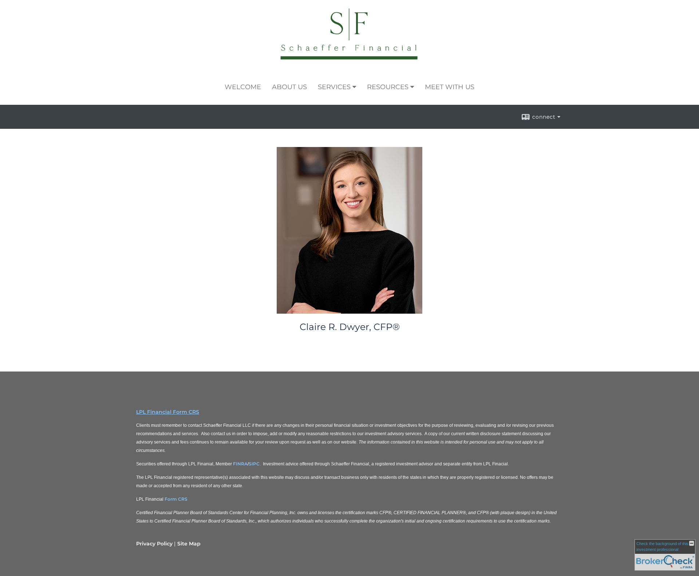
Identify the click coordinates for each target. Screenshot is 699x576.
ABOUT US (289, 87)
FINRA (240, 463)
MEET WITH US (449, 87)
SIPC (254, 463)
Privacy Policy (154, 543)
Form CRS (176, 499)
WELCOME (243, 87)
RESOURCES (387, 87)
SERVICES (334, 87)
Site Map (189, 543)
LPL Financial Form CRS (167, 412)
